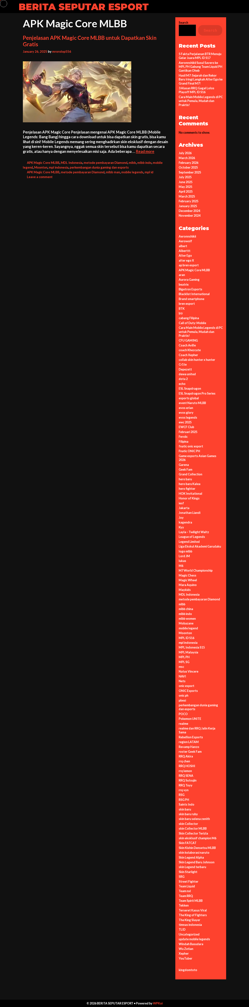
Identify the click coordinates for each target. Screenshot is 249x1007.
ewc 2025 (185, 422)
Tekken (184, 905)
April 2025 (186, 191)
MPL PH (184, 657)
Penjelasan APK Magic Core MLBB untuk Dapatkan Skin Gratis (90, 40)
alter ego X (186, 260)
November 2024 (189, 215)
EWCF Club (186, 427)
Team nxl (185, 891)
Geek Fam (185, 469)
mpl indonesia (58, 167)
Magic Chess (187, 575)
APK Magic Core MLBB (43, 163)
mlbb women (187, 618)
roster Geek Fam (190, 751)
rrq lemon (185, 771)
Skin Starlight (188, 872)
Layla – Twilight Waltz (194, 532)
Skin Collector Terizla (193, 833)
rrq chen (184, 761)
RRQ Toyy (185, 785)
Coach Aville (187, 345)
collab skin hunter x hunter (197, 360)
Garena (184, 465)
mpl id (149, 172)
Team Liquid (187, 886)
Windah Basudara (191, 944)
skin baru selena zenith (194, 819)
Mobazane (186, 623)
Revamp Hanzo (189, 747)
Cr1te (183, 364)
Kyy (181, 527)
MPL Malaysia (188, 652)
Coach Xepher (188, 355)
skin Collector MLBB (193, 828)
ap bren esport (189, 265)
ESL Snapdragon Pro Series (197, 393)
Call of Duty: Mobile (192, 323)
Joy (181, 517)
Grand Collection (190, 474)
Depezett (185, 369)
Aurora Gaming (189, 279)
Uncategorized (189, 934)
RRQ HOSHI (187, 766)
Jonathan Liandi (189, 513)
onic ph (183, 695)
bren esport (187, 303)
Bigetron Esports (190, 289)
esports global (189, 398)
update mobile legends (194, 939)
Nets (182, 681)
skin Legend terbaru (192, 867)
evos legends (188, 417)
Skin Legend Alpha (191, 857)
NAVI (182, 676)
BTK (182, 308)
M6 (181, 566)
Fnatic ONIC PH (189, 451)
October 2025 (188, 167)
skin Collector (188, 824)
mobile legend (188, 628)
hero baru (185, 479)
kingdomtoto (188, 970)
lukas (182, 561)
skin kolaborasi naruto (194, 852)
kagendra (185, 522)
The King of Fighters (193, 915)
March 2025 (187, 196)
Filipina (183, 441)
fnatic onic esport (191, 446)
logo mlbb (185, 551)
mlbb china (186, 609)
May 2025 (185, 187)
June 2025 (185, 182)
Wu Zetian (186, 949)
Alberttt (184, 251)
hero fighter (187, 488)
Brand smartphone (191, 299)
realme (183, 723)
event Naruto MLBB (192, 403)
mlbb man (113, 172)
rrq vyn (184, 790)
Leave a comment (40, 177)
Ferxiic (183, 436)
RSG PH (184, 800)
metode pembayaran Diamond (105, 163)
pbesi (182, 700)
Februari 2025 (188, 432)
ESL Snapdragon (190, 388)
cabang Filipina (189, 318)
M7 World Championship (196, 570)
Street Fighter (188, 881)
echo (182, 384)
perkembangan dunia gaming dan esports (99, 167)
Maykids (185, 590)
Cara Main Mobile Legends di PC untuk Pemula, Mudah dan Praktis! (201, 101)
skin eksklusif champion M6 (197, 838)
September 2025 (190, 172)
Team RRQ (186, 896)
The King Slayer (189, 920)
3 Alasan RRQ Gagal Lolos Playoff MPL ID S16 (196, 90)
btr (181, 313)
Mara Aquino (188, 585)
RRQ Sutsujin (187, 780)
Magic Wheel (188, 580)
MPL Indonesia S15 (192, 647)
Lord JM (184, 556)
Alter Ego (185, 255)
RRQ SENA (186, 775)
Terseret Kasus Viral (193, 910)
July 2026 (185, 153)
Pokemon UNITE (190, 719)
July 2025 (185, 177)
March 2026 (187, 158)
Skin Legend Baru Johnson (196, 862)
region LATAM (189, 742)
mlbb (132, 163)
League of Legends (192, 537)
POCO (183, 714)
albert (183, 246)
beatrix (184, 284)
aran (182, 275)
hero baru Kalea (189, 484)
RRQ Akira (186, 756)
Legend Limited (189, 541)
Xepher (184, 953)
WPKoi (158, 1003)
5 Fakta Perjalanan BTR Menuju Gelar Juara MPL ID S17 (200, 56)
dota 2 (183, 379)
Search (183, 22)
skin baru (185, 809)
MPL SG (184, 662)
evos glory (186, 412)
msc (181, 667)
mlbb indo (144, 163)
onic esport (186, 686)
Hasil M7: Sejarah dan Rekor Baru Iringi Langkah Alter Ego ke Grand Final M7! (201, 79)
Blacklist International (194, 294)
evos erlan (186, 408)
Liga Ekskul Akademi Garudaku (200, 546)
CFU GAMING (188, 340)
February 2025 (188, 201)
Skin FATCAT (187, 843)
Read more (145, 151)
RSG (181, 795)
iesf (181, 503)
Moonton (40, 167)
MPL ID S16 (186, 638)
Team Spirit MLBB (191, 900)
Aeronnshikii (187, 236)
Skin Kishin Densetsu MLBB (197, 848)
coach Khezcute (190, 350)
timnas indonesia (190, 925)
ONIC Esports (188, 691)
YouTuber (185, 958)
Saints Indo (186, 804)
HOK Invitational (190, 493)
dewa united (187, 374)
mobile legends (132, 172)
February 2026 (188, 163)
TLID (182, 929)
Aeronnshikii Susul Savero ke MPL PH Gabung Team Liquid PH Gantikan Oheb (200, 67)
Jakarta (184, 508)
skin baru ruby (188, 814)
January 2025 (188, 206)
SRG (181, 876)
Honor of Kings (189, 498)
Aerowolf (185, 241)
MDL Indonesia (71, 163)
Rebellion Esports (191, 737)
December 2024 (189, 211)
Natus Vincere (188, 671)
